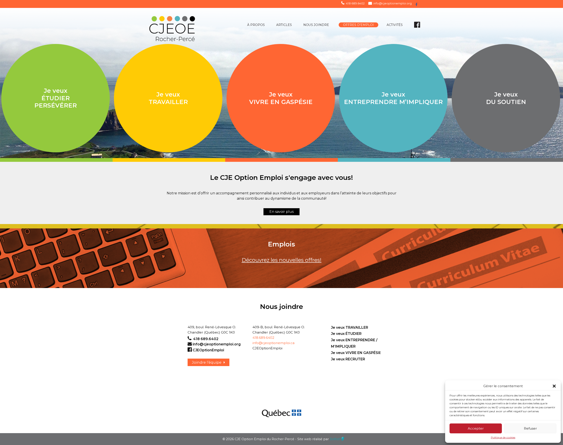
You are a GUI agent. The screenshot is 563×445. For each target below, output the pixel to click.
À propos (256, 25)
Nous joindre (316, 25)
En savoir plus (281, 212)
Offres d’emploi (358, 25)
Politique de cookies (503, 437)
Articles (284, 25)
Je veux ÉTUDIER (346, 334)
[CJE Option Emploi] (184, 27)
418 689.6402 (355, 3)
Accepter (476, 428)
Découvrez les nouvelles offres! (282, 260)
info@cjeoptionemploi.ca (273, 343)
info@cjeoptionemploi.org (392, 3)
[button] (554, 386)
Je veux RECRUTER (348, 359)
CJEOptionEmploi (208, 350)
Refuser (530, 428)
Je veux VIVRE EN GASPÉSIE (356, 353)
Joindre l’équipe (206, 362)
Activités (395, 25)
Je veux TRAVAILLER (349, 327)
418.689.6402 (263, 338)
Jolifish (335, 439)
